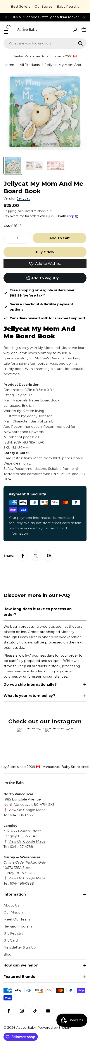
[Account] (75, 29)
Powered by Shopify (54, 1027)
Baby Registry (68, 6)
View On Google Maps (26, 810)
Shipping (10, 211)
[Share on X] (36, 555)
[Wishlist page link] (8, 27)
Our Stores (43, 6)
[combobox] (45, 43)
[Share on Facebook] (22, 555)
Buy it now (45, 252)
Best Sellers (20, 6)
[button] (6, 17)
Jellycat (23, 198)
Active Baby (26, 1027)
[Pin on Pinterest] (49, 555)
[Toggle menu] (6, 32)
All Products (30, 65)
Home (8, 65)
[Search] (80, 43)
